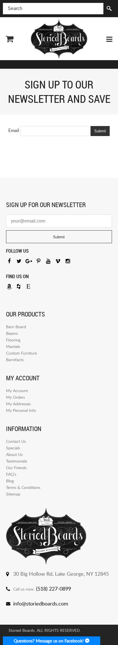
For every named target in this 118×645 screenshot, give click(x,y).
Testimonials (16, 461)
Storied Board (59, 39)
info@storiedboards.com (40, 603)
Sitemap (13, 494)
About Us (14, 454)
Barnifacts (15, 359)
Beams (12, 333)
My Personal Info (21, 410)
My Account (17, 390)
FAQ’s (11, 474)
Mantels (13, 346)
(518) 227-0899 (53, 588)
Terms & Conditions (23, 487)
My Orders (15, 397)
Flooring (13, 340)
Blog (10, 480)
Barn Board (16, 326)
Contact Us (16, 441)
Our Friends (16, 467)
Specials (13, 448)
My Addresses (18, 403)
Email (13, 130)
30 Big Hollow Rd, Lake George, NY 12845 (61, 573)
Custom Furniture (21, 353)
